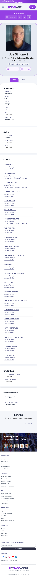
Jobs (2, 530)
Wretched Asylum (10, 210)
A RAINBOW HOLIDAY (11, 310)
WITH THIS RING (9, 228)
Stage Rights (8, 232)
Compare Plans (5, 501)
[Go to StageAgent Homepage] (18, 568)
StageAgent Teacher (6, 496)
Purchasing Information (7, 486)
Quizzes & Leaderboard (7, 520)
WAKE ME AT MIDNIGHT (12, 246)
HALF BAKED (9, 355)
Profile (14, 79)
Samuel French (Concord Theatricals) (15, 178)
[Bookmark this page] (24, 17)
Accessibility (4, 560)
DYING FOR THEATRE (11, 219)
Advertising (4, 533)
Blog (2, 518)
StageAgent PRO (6, 493)
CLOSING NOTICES (10, 346)
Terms (10, 560)
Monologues (4, 461)
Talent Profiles (5, 468)
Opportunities (5, 511)
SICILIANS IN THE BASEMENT (14, 273)
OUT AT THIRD (9, 282)
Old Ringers (8, 264)
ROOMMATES (9, 164)
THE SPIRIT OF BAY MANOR (13, 337)
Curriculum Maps (6, 476)
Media (23, 79)
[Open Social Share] (29, 17)
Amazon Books (9, 169)
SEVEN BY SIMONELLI (11, 319)
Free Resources (5, 483)
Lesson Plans (5, 478)
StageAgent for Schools (7, 498)
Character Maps (5, 466)
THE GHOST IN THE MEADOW (14, 255)
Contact (3, 538)
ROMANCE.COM (9, 201)
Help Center (4, 535)
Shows (3, 459)
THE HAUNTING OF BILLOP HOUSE (16, 301)
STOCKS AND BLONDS (12, 191)
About (3, 528)
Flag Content (30, 423)
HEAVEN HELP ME (10, 182)
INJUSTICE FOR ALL (11, 328)
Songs (3, 464)
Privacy (15, 560)
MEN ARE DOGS (9, 173)
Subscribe (18, 548)
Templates (4, 516)
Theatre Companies (6, 513)
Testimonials (4, 503)
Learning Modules (6, 481)
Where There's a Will (11, 291)
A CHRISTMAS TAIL (10, 237)
